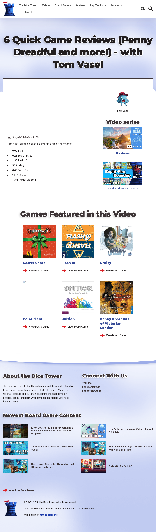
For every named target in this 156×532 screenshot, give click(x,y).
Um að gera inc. (49, 514)
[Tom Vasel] (123, 99)
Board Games (63, 5)
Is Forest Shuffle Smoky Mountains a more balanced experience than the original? (52, 430)
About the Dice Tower (21, 490)
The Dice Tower (28, 5)
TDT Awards (26, 12)
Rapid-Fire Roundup (122, 188)
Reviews (80, 5)
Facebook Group (91, 390)
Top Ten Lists (98, 5)
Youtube (87, 383)
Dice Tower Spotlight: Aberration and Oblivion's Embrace (130, 448)
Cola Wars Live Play (120, 465)
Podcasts (116, 5)
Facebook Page (91, 387)
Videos (46, 5)
